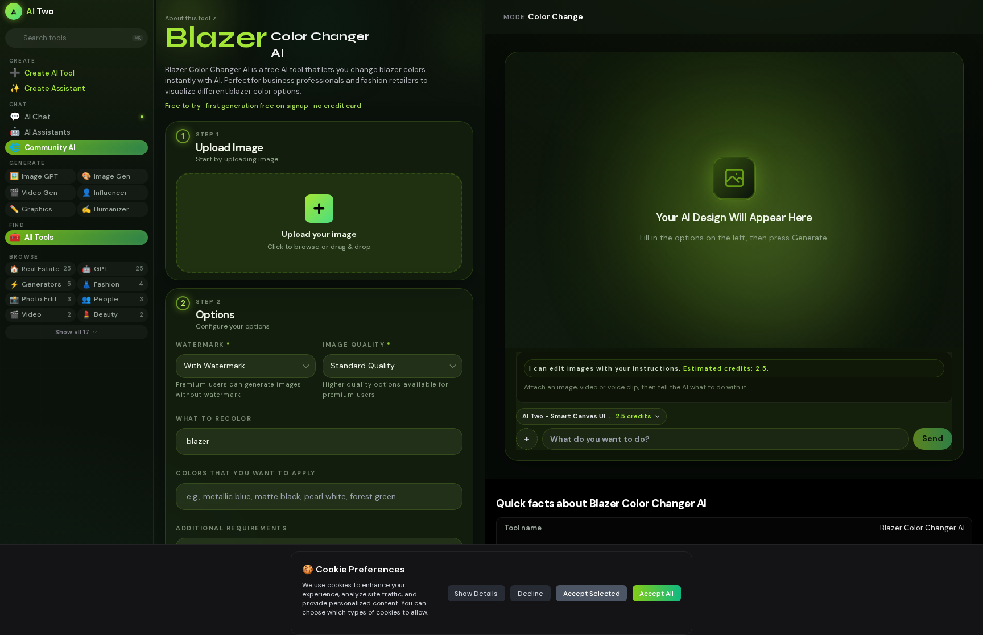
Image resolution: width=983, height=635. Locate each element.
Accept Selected (591, 593)
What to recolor (213, 418)
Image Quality (357, 344)
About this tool (191, 18)
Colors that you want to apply (246, 473)
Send (932, 438)
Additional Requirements (231, 528)
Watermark (203, 344)
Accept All (656, 593)
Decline (530, 593)
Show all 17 (72, 332)
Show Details (476, 593)
